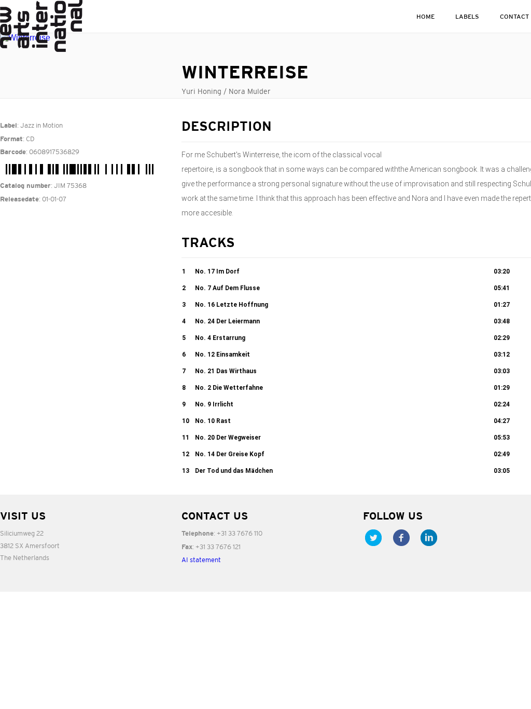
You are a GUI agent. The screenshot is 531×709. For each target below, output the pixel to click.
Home (425, 16)
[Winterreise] (83, 38)
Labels (467, 16)
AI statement (201, 560)
